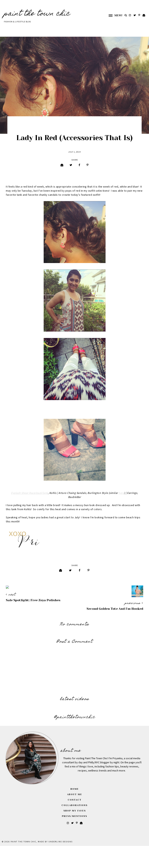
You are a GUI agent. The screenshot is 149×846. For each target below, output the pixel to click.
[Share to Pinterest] (87, 165)
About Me (74, 794)
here (121, 493)
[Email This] (62, 165)
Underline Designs (61, 841)
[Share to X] (71, 165)
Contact (74, 800)
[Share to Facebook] (79, 165)
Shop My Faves (74, 811)
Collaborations (74, 805)
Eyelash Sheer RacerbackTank (29, 493)
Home (74, 789)
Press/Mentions (74, 816)
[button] (114, 15)
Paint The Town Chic (37, 14)
